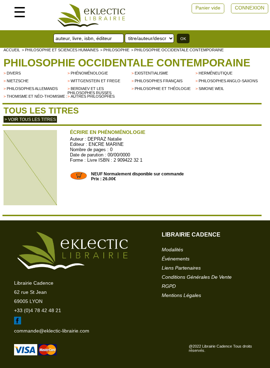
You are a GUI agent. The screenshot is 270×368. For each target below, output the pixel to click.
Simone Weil (211, 88)
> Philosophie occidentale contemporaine (177, 50)
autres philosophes (93, 96)
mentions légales (181, 295)
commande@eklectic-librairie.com (51, 331)
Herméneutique (215, 73)
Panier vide (207, 8)
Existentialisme (151, 73)
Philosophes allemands (32, 88)
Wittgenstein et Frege (95, 81)
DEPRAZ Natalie (105, 139)
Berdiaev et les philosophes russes (89, 90)
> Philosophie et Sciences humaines (60, 50)
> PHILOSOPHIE (114, 50)
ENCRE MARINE (106, 144)
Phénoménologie (89, 73)
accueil (12, 50)
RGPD (169, 286)
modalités (172, 249)
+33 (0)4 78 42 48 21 (37, 310)
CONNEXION (249, 8)
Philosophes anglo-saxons (228, 81)
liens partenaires (181, 268)
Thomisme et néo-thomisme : (37, 96)
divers (14, 73)
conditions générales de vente (197, 277)
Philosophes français (158, 81)
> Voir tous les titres (30, 119)
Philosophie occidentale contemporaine (127, 63)
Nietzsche (17, 81)
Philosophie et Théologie (163, 88)
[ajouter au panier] (79, 178)
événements (175, 259)
